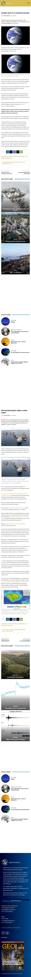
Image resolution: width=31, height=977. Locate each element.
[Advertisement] (15, 296)
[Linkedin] (7, 151)
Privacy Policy (16, 927)
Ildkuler (13, 322)
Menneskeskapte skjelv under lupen (24, 173)
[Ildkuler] (5, 321)
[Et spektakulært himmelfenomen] (5, 352)
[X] (10, 151)
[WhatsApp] (21, 151)
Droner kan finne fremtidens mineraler (6, 173)
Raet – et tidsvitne (15, 272)
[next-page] (4, 277)
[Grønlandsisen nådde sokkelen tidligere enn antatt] (15, 196)
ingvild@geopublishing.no (8, 909)
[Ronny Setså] (2, 16)
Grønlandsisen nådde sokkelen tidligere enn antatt (15, 209)
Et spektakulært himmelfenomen (20, 352)
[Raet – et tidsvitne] (15, 259)
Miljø (15, 206)
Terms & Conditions (7, 927)
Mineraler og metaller (16, 329)
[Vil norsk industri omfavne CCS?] (15, 228)
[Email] (17, 151)
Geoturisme (13, 320)
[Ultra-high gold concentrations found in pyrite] (5, 331)
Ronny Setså (7, 15)
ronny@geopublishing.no (8, 920)
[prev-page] (2, 277)
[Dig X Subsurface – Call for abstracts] (5, 341)
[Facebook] (14, 151)
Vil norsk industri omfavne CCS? (15, 241)
